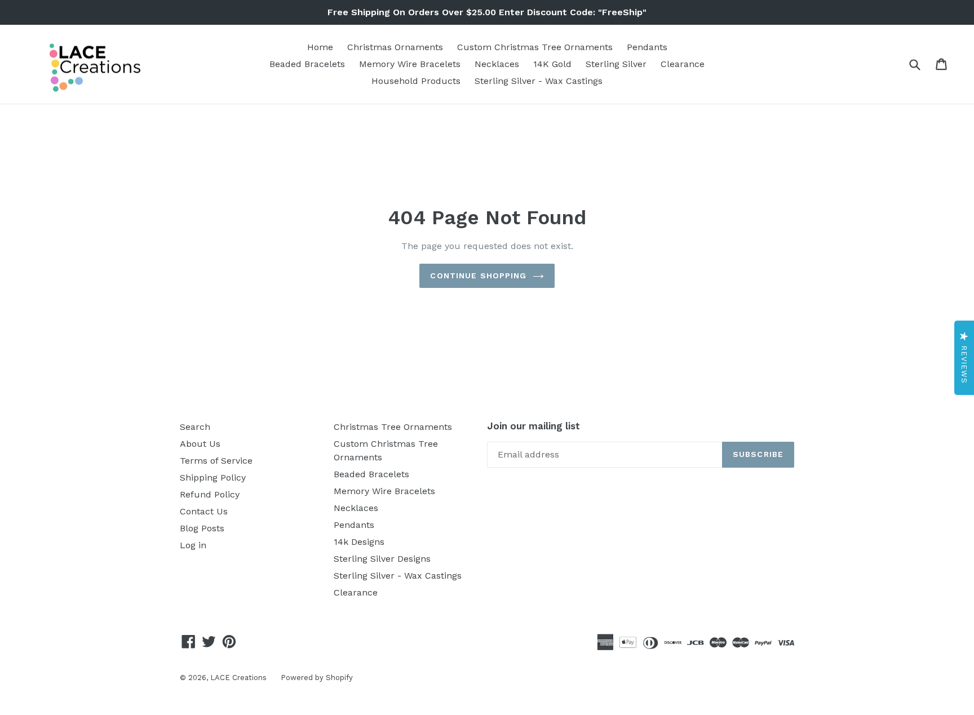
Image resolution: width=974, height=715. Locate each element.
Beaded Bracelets (307, 64)
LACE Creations (238, 677)
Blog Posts (202, 528)
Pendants (647, 47)
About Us (200, 443)
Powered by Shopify (317, 677)
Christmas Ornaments (395, 47)
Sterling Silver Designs (382, 558)
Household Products (416, 81)
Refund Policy (210, 494)
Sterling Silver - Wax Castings (539, 81)
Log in (193, 545)
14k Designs (359, 541)
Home (320, 47)
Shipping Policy (213, 477)
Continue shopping (478, 275)
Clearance (683, 64)
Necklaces (497, 64)
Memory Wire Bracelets (410, 64)
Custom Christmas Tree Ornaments (535, 47)
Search (195, 426)
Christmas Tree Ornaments (393, 426)
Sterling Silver (616, 64)
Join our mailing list (533, 426)
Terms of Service (216, 460)
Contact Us (204, 511)
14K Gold (552, 64)
